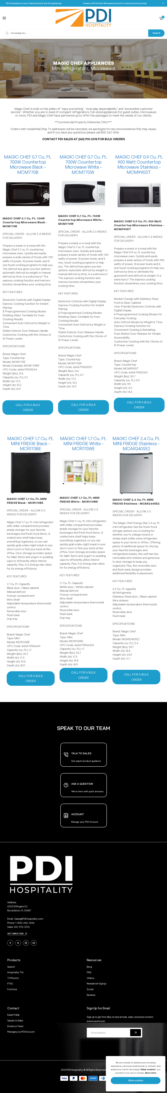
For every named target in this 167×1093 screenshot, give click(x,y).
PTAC (10, 983)
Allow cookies (135, 1080)
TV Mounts (13, 977)
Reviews (91, 994)
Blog (89, 966)
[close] (163, 3)
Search (156, 33)
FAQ (89, 972)
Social (90, 989)
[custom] (10, 943)
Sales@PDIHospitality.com (28, 918)
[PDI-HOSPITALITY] (83, 18)
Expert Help (13, 1014)
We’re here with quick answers (87, 791)
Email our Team (15, 1026)
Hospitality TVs (15, 972)
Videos (90, 977)
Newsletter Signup (96, 983)
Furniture (12, 989)
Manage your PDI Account (21, 1031)
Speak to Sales (15, 1020)
